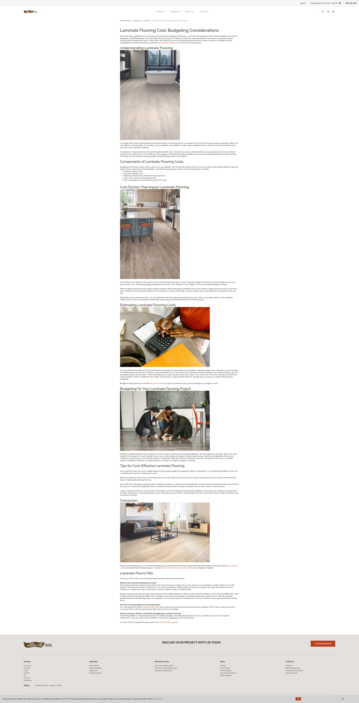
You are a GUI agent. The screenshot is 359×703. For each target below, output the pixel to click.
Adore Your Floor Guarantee (228, 673)
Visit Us (303, 3)
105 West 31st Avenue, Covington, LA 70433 (48, 685)
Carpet (26, 670)
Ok (298, 699)
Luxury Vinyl (27, 665)
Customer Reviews (225, 670)
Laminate (147, 20)
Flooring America (125, 20)
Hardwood (27, 668)
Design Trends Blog (95, 668)
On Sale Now (28, 680)
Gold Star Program (225, 675)
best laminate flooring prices (169, 43)
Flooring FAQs (93, 670)
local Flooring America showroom (176, 568)
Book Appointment (324, 644)
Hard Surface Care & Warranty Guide (166, 668)
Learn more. (158, 699)
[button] (323, 11)
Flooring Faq (137, 20)
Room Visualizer (94, 665)
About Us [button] (188, 12)
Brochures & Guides (95, 673)
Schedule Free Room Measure (294, 670)
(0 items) (333, 11)
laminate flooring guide (168, 622)
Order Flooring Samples (292, 668)
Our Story (223, 665)
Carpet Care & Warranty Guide (164, 665)
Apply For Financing (291, 673)
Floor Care (27, 678)
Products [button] (160, 12)
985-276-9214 (351, 3)
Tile (25, 675)
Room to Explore (225, 668)
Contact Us (204, 12)
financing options (150, 607)
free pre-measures (157, 383)
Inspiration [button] (174, 12)
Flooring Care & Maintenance (163, 670)
